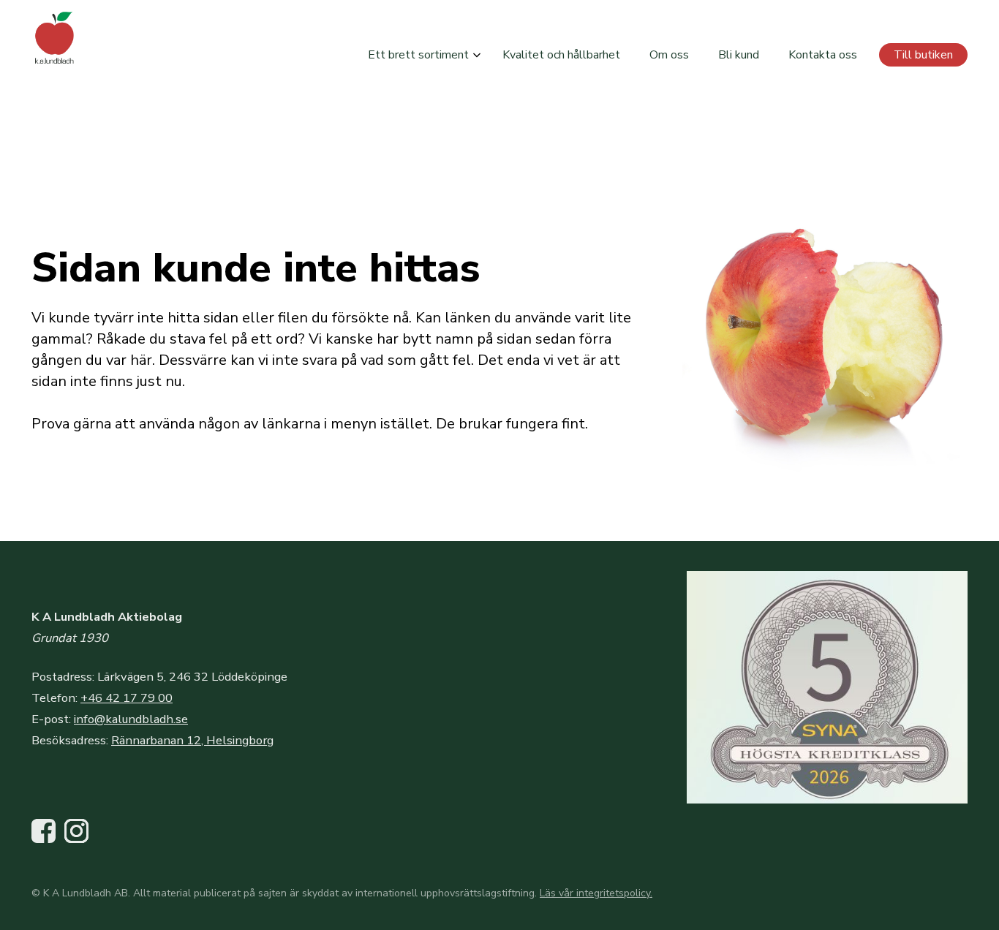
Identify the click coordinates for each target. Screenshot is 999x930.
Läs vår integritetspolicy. (596, 893)
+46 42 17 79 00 (126, 697)
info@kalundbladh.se (131, 719)
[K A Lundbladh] (55, 37)
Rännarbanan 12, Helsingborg (192, 740)
